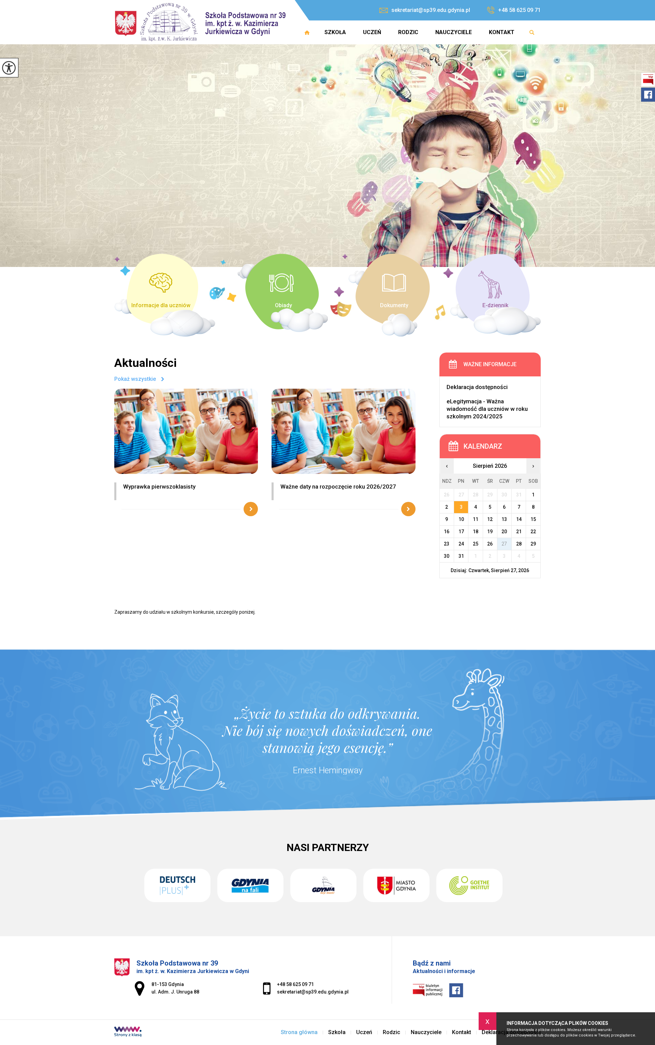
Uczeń (372, 32)
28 (519, 544)
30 (446, 556)
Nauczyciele (453, 32)
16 (446, 531)
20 (504, 531)
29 (533, 544)
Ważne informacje (489, 364)
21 (519, 531)
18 (475, 531)
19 (490, 531)
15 (533, 519)
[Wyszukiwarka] (531, 32)
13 (504, 519)
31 (461, 556)
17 (461, 531)
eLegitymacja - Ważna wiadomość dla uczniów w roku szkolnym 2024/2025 (487, 409)
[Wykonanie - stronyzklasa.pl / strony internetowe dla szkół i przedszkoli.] (128, 1032)
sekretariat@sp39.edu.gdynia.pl (430, 10)
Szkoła (335, 32)
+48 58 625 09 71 (519, 10)
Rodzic (408, 32)
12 (490, 519)
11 (475, 519)
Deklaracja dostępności (477, 387)
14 (519, 519)
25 (475, 544)
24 (461, 544)
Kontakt (501, 32)
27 (504, 544)
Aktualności (145, 363)
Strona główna (307, 32)
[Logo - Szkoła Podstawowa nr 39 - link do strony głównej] (202, 22)
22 (533, 531)
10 (461, 519)
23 (446, 544)
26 (490, 544)
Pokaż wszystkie (135, 379)
